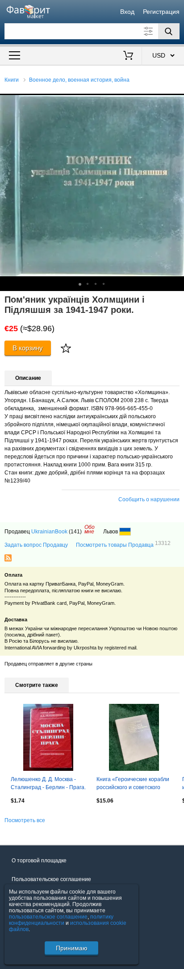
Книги (11, 80)
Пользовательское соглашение (51, 879)
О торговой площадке (39, 860)
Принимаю (72, 948)
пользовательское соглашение (48, 917)
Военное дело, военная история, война (79, 80)
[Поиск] (169, 31)
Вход (127, 11)
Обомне (89, 529)
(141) (75, 531)
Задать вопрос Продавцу (36, 545)
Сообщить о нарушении (149, 499)
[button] (176, 102)
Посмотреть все (24, 820)
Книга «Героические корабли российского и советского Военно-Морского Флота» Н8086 (132, 784)
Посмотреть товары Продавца (123, 544)
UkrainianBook (49, 531)
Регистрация (161, 11)
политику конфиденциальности (61, 920)
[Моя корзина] (128, 56)
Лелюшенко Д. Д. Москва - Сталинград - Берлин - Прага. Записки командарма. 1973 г (48, 784)
